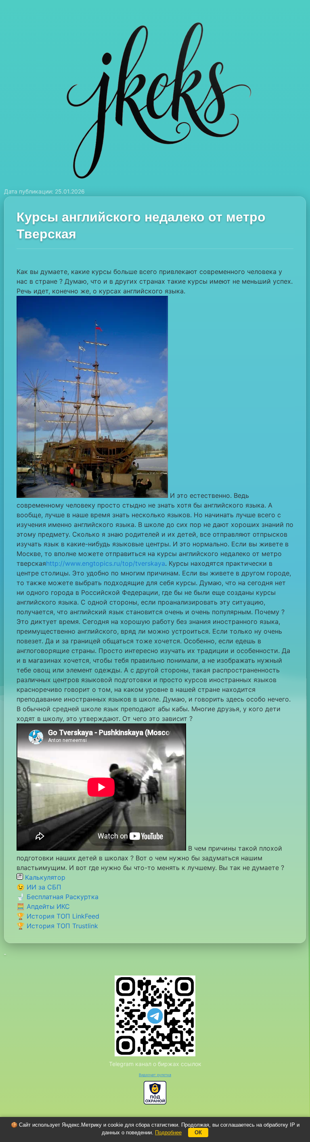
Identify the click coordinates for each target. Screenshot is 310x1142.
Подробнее (168, 1132)
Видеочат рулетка (155, 1074)
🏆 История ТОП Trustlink (57, 926)
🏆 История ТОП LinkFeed (58, 916)
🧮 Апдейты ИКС (43, 906)
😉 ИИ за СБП (39, 887)
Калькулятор (44, 877)
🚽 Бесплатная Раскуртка (57, 897)
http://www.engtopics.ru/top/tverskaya (105, 563)
